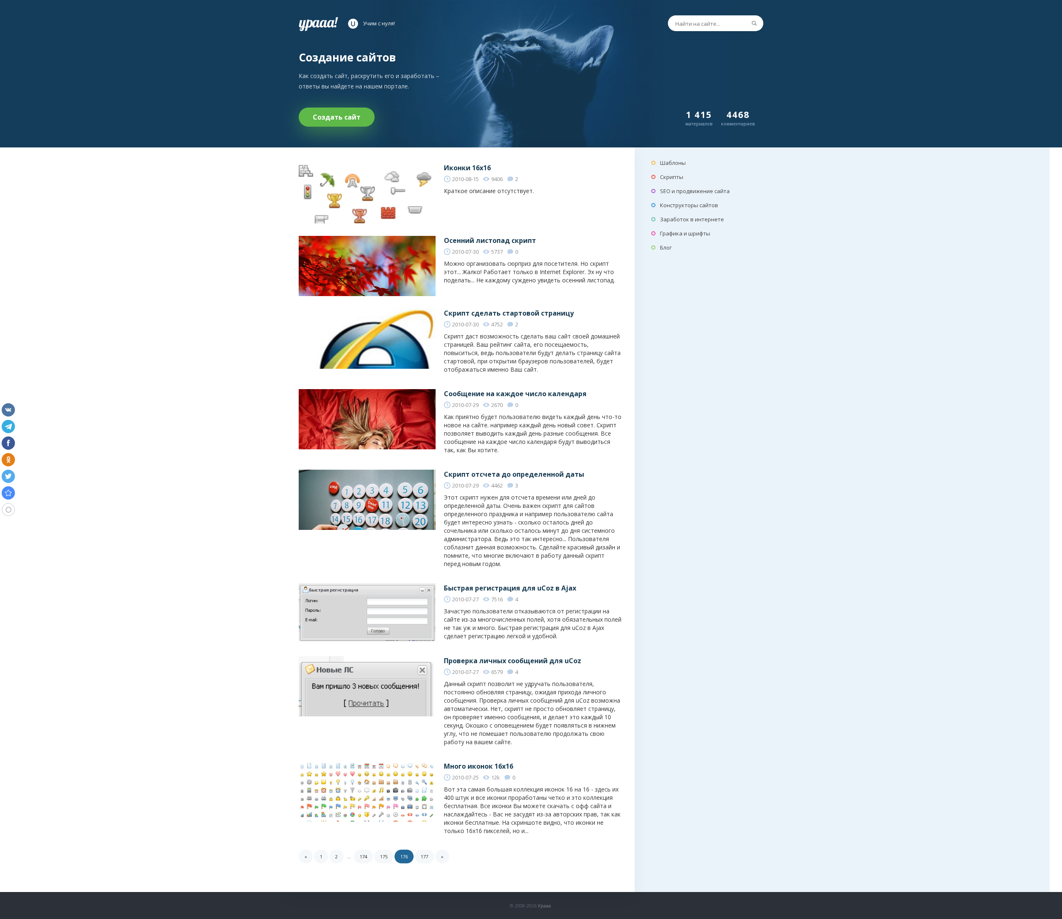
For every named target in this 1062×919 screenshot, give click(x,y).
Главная (318, 23)
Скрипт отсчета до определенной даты (514, 474)
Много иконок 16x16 (478, 766)
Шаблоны (673, 163)
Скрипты (671, 177)
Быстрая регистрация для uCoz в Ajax (510, 588)
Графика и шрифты (685, 233)
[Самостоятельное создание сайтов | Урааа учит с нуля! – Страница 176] (8, 493)
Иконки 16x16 (467, 167)
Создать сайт (336, 117)
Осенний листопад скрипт (490, 240)
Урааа (544, 905)
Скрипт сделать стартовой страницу (509, 313)
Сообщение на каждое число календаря (515, 393)
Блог (666, 247)
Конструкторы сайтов (689, 205)
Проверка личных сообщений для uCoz (512, 660)
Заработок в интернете (692, 219)
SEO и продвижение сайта (695, 191)
